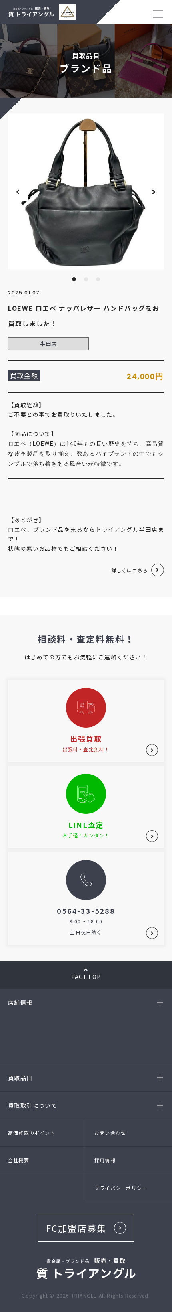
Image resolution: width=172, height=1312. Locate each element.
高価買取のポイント (32, 1132)
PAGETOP (86, 977)
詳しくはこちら (129, 570)
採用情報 (105, 1160)
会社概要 (18, 1160)
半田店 (48, 343)
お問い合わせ (110, 1132)
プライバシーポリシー (120, 1187)
